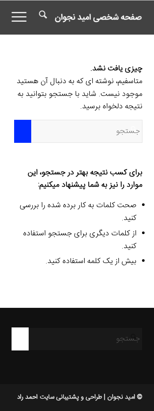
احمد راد (27, 397)
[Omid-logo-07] (90, 17)
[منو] (22, 17)
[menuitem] (41, 17)
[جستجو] (41, 17)
